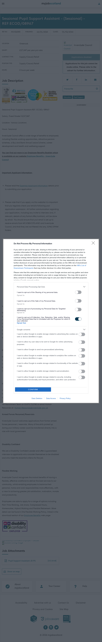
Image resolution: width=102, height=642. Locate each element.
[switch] (78, 292)
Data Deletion (37, 398)
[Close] (94, 243)
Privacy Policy (65, 398)
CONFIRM (33, 389)
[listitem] (51, 286)
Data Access (51, 398)
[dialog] (51, 321)
